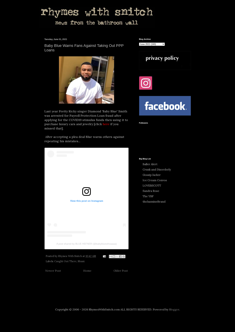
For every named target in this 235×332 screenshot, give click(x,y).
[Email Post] (104, 256)
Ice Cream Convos (155, 180)
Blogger (174, 309)
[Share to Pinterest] (123, 256)
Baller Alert (150, 164)
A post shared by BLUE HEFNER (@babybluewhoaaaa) (86, 243)
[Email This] (110, 256)
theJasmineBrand (154, 201)
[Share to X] (117, 256)
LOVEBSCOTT (152, 185)
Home (87, 270)
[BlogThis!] (114, 256)
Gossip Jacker (152, 175)
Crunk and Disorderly (157, 169)
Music (81, 261)
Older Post (121, 270)
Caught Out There (65, 261)
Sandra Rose (151, 191)
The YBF (148, 196)
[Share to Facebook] (120, 256)
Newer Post (53, 270)
